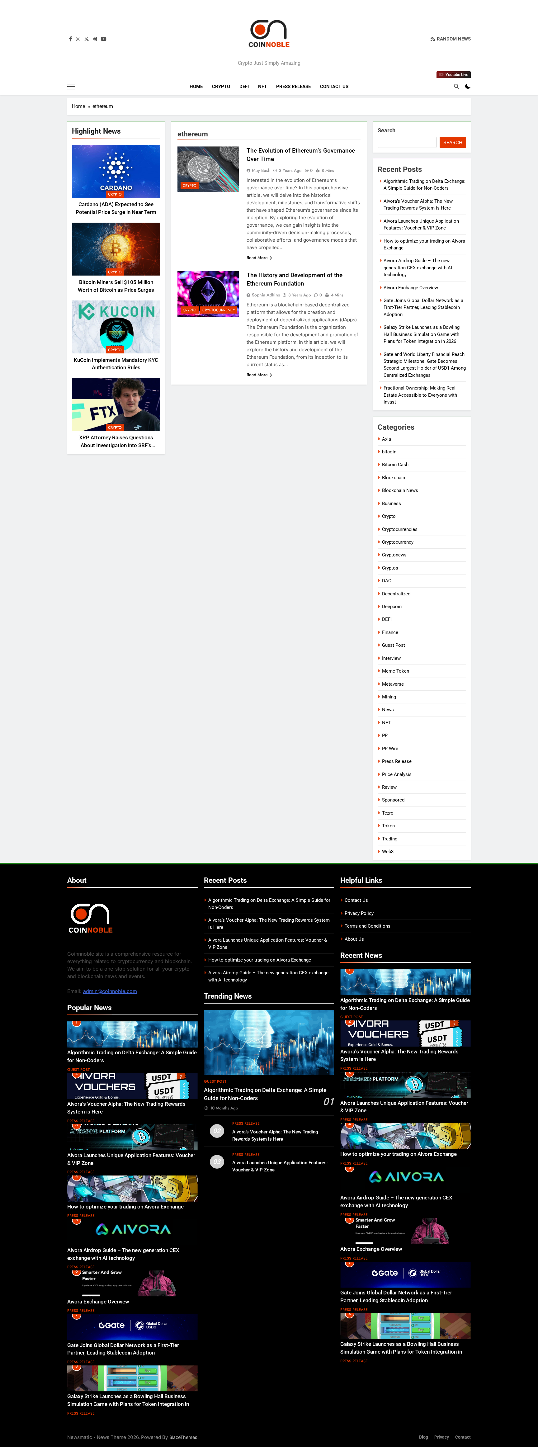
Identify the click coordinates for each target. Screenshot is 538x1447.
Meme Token (395, 671)
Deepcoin (392, 606)
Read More (257, 257)
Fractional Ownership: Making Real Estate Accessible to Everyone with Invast (420, 395)
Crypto (221, 86)
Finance (390, 632)
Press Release (293, 86)
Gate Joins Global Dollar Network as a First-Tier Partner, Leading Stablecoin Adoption (423, 307)
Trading (389, 839)
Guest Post (393, 645)
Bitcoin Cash (395, 464)
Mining (389, 697)
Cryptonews (394, 555)
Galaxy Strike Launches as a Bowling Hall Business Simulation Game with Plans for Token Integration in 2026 (422, 334)
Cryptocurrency (218, 310)
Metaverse (393, 684)
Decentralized (396, 594)
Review (389, 787)
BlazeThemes (183, 1437)
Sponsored (393, 800)
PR (385, 735)
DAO (386, 581)
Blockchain (393, 477)
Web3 (388, 851)
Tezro (388, 813)
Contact (463, 1437)
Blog (423, 1437)
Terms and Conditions (367, 926)
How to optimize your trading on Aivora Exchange (125, 1207)
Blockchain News (400, 490)
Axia (386, 439)
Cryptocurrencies (400, 529)
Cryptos (390, 568)
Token (388, 826)
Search (386, 130)
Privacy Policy (359, 913)
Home (196, 86)
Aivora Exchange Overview (411, 288)
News (388, 709)
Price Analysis (397, 774)
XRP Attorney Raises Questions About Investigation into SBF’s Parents (116, 445)
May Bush (261, 170)
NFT (262, 86)
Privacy (441, 1437)
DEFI (244, 86)
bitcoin (389, 452)
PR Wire (390, 748)
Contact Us (334, 86)
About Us (354, 939)
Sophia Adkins (266, 295)
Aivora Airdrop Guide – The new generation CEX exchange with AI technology (418, 267)
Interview (391, 658)
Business (391, 503)
